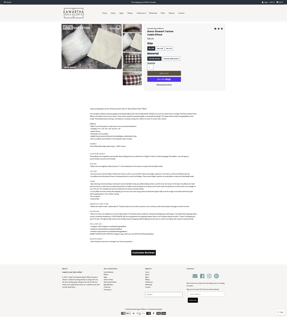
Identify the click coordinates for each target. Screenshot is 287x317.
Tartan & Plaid (108, 280)
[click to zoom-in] (118, 27)
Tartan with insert (171, 59)
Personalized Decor (110, 282)
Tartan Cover (154, 59)
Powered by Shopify (155, 309)
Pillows (130, 13)
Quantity (151, 63)
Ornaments (107, 290)
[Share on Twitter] (219, 29)
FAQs (163, 13)
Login (265, 2)
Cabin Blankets (109, 272)
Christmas (107, 287)
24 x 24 (169, 48)
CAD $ (272, 2)
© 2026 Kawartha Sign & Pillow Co (136, 309)
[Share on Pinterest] (222, 29)
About (113, 13)
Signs (122, 13)
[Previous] (65, 27)
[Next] (70, 27)
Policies (172, 13)
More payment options (164, 85)
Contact (181, 13)
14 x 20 (151, 48)
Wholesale (153, 13)
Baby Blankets (108, 285)
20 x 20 (160, 48)
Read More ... (72, 287)
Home (105, 13)
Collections (141, 13)
